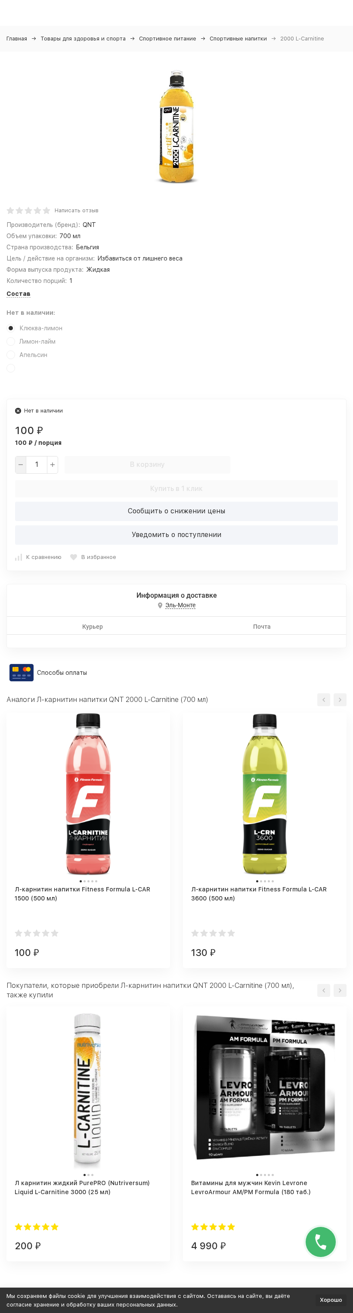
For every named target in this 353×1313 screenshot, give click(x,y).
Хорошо (331, 1300)
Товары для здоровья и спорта (83, 38)
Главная (16, 38)
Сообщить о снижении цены (176, 511)
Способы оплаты (62, 672)
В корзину (147, 464)
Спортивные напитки (238, 38)
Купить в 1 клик (176, 488)
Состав (18, 293)
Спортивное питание (167, 38)
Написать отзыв (77, 210)
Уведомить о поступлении (176, 535)
